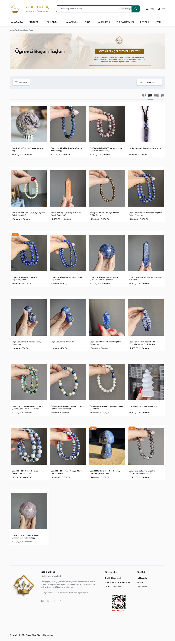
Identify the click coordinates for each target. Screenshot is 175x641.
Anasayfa (13, 30)
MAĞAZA (33, 22)
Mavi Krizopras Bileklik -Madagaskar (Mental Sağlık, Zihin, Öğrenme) (27, 407)
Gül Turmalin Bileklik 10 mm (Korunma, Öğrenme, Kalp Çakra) (106, 149)
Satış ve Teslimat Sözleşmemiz (117, 582)
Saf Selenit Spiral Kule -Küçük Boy (143, 406)
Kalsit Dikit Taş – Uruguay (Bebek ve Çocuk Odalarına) (66, 213)
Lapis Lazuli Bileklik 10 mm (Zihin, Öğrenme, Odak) (26, 278)
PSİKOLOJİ (52, 22)
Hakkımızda (142, 578)
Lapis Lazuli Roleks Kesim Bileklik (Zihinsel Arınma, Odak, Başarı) (142, 343)
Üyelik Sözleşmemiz (113, 587)
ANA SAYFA (17, 22)
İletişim (140, 582)
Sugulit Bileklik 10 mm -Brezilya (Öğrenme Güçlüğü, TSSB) (142, 472)
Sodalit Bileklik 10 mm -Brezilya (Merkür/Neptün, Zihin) (25, 472)
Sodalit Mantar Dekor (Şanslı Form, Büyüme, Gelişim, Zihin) (105, 472)
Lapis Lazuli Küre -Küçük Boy (63, 342)
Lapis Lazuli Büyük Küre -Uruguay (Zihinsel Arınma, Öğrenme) (104, 278)
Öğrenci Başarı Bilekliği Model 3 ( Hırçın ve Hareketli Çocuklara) (67, 407)
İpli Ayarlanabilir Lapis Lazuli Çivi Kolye (145, 148)
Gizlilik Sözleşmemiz (113, 578)
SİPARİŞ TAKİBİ (126, 22)
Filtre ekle (23, 82)
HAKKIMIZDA (103, 22)
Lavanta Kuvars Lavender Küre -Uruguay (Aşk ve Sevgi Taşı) (25, 536)
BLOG (88, 22)
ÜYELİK (158, 22)
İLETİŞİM (144, 22)
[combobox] (149, 82)
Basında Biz (142, 587)
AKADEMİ (71, 22)
